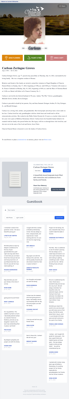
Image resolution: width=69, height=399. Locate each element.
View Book (37, 170)
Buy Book (46, 170)
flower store (47, 139)
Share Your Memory (58, 189)
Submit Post (59, 217)
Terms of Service (39, 391)
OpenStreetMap (36, 394)
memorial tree (22, 139)
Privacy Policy (30, 391)
